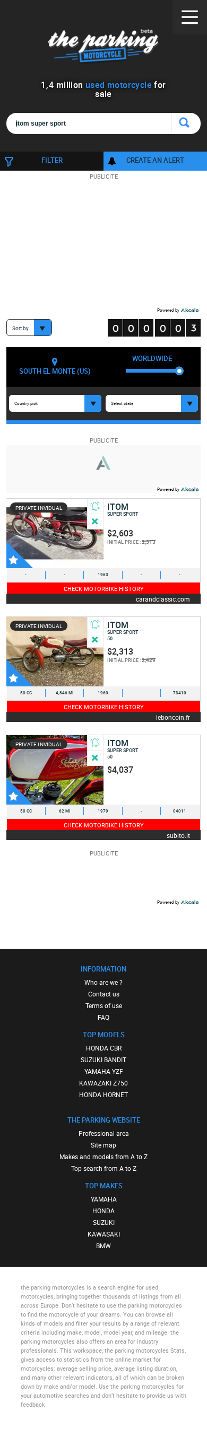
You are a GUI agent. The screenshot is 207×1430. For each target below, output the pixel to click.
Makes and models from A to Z (103, 1156)
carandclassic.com (163, 599)
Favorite (19, 555)
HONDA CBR (104, 1048)
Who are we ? (103, 982)
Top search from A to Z (103, 1168)
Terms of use (103, 1005)
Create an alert (155, 160)
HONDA (103, 1210)
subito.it (178, 835)
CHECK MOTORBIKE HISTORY (104, 589)
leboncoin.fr (173, 717)
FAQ (103, 1017)
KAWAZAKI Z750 (103, 1083)
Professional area (104, 1133)
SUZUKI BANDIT (103, 1059)
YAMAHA (104, 1199)
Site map (103, 1145)
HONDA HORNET (103, 1094)
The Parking (104, 47)
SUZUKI (104, 1222)
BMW (103, 1245)
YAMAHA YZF (103, 1071)
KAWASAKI (104, 1234)
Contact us (103, 994)
